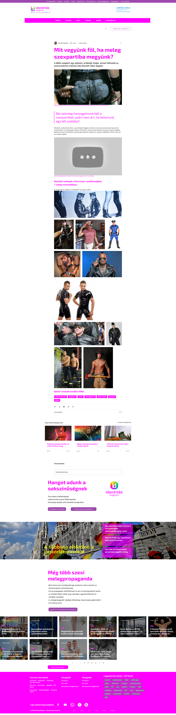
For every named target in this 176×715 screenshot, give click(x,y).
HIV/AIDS (126, 694)
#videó (73, 1)
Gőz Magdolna (90, 396)
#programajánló (51, 1)
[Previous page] (76, 662)
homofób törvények (135, 683)
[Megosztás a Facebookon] (55, 406)
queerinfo (107, 680)
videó (131, 690)
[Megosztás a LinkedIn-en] (64, 406)
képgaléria (72, 396)
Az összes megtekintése (124, 422)
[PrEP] (84, 554)
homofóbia (124, 683)
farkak (106, 687)
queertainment (139, 690)
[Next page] (99, 662)
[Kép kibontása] (88, 204)
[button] (106, 28)
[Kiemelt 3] (89, 554)
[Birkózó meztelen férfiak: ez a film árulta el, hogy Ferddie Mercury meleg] (58, 433)
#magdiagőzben (114, 1)
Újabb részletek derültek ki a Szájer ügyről (87, 445)
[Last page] (103, 662)
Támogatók (66, 677)
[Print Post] (73, 406)
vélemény (132, 687)
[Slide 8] (86, 554)
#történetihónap (91, 1)
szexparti (112, 396)
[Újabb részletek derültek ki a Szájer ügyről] (88, 433)
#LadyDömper (81, 1)
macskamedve (117, 694)
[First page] (72, 662)
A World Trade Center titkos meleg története (117, 445)
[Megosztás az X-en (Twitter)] (59, 406)
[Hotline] (81, 554)
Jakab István (115, 683)
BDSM (57, 400)
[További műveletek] (121, 43)
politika (107, 683)
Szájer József (102, 396)
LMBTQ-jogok (134, 680)
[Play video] (88, 156)
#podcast (67, 1)
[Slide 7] (79, 554)
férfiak (126, 680)
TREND (151, 626)
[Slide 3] (91, 554)
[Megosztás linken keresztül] (68, 406)
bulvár (80, 396)
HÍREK (3, 626)
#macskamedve (125, 1)
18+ (112, 687)
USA (126, 690)
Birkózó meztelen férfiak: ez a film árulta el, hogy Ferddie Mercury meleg (58, 445)
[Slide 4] (94, 554)
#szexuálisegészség (103, 1)
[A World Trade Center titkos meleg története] (117, 433)
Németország (135, 694)
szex (117, 687)
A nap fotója (108, 690)
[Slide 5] (96, 554)
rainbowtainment (60, 396)
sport (106, 697)
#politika (59, 1)
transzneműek (118, 690)
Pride (139, 687)
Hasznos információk (39, 677)
